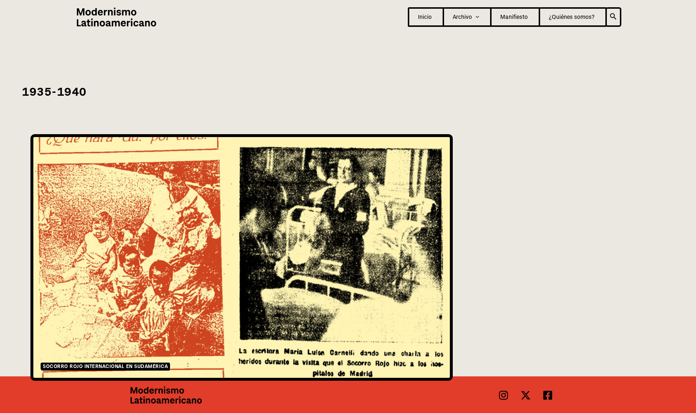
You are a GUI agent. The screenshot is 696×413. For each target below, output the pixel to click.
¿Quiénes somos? (571, 17)
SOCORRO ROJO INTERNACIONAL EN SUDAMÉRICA (105, 366)
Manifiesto (514, 17)
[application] (475, 17)
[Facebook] (548, 395)
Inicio (425, 17)
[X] (526, 395)
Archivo (462, 17)
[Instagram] (503, 395)
